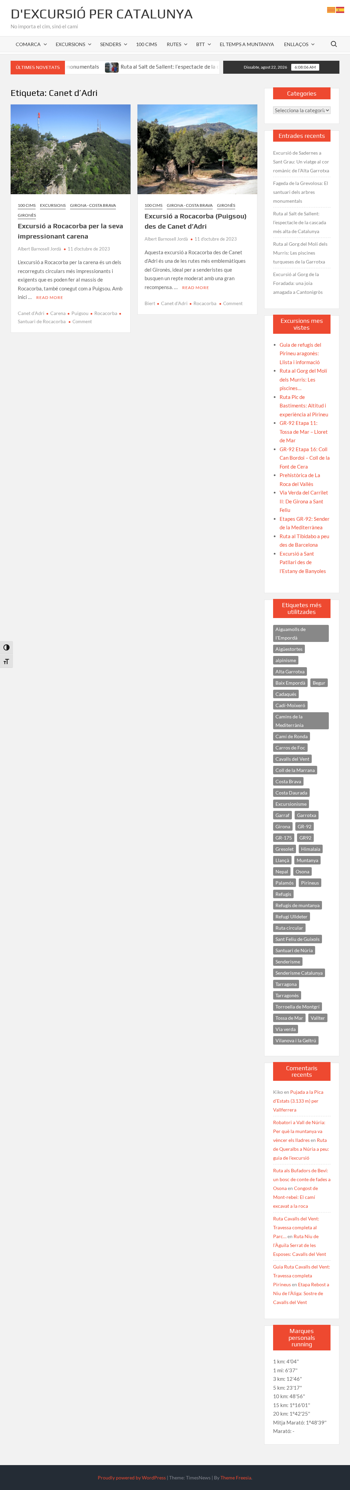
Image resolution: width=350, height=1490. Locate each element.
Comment (82, 321)
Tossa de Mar (289, 1018)
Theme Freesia (235, 1477)
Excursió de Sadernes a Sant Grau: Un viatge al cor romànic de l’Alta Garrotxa (301, 161)
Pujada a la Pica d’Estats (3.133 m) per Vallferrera (298, 1101)
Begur (319, 683)
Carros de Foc (290, 747)
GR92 (305, 838)
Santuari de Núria (294, 950)
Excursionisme (291, 804)
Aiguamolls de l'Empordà (290, 633)
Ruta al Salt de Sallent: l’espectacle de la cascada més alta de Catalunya (178, 67)
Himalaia (310, 849)
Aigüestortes (288, 649)
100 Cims (146, 44)
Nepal (281, 871)
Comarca (28, 44)
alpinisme (285, 660)
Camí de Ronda (291, 736)
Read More (49, 297)
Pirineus (310, 883)
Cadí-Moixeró (290, 705)
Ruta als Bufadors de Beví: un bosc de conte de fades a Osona (302, 1179)
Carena (58, 313)
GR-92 (304, 826)
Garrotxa (306, 815)
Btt (200, 44)
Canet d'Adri (31, 313)
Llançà (282, 860)
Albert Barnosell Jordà (39, 249)
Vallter (318, 1018)
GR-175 (283, 838)
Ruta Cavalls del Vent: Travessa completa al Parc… (296, 1227)
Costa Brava (288, 781)
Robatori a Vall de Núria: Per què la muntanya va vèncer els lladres (299, 1131)
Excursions (70, 44)
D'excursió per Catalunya (102, 14)
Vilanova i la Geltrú (295, 1040)
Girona (282, 826)
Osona (302, 871)
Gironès (27, 215)
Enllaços (296, 44)
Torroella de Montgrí (297, 1006)
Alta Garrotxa (290, 671)
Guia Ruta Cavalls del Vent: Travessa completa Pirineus (301, 1275)
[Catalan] (331, 9)
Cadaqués (285, 694)
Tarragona (286, 984)
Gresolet (284, 849)
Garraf (282, 815)
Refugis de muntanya (297, 905)
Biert (150, 303)
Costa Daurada (291, 793)
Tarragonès (287, 995)
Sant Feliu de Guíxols (297, 939)
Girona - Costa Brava (93, 205)
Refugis (283, 894)
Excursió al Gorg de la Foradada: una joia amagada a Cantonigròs (298, 283)
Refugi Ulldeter (291, 916)
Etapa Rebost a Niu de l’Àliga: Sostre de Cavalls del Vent (301, 1293)
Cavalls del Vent (292, 759)
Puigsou (80, 313)
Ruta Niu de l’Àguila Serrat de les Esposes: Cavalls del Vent (299, 1245)
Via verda (285, 1029)
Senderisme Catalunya (299, 973)
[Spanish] (340, 9)
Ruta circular (289, 928)
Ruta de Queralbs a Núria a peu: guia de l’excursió (301, 1149)
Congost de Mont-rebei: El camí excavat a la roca (295, 1197)
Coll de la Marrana (295, 770)
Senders (110, 44)
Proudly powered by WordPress (132, 1477)
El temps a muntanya (247, 44)
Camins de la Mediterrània (289, 721)
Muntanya (307, 860)
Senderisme (287, 961)
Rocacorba (105, 313)
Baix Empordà (290, 683)
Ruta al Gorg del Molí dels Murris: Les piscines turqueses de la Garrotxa (300, 252)
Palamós (284, 883)
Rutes (174, 44)
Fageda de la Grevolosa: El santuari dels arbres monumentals (300, 192)
